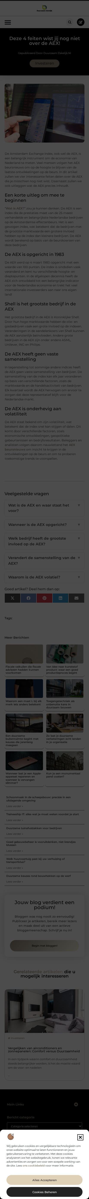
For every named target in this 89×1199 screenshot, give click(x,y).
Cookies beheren (44, 1192)
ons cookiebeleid (34, 1165)
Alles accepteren (44, 1180)
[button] (80, 1137)
